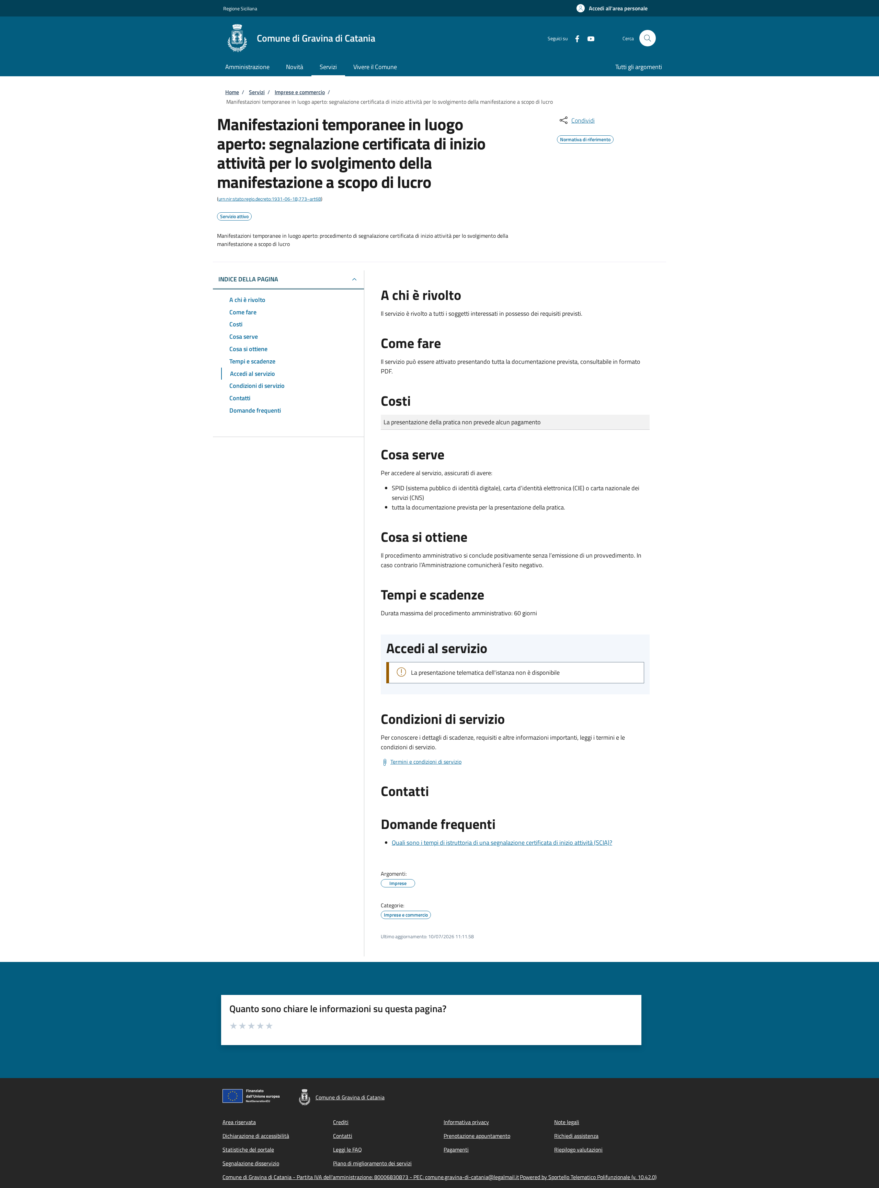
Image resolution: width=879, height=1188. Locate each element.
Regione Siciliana (240, 8)
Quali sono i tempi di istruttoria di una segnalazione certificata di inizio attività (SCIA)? (502, 842)
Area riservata (239, 1122)
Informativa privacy (466, 1122)
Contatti (342, 1136)
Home (232, 92)
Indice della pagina (248, 279)
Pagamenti (456, 1149)
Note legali (566, 1122)
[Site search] (647, 38)
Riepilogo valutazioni (578, 1149)
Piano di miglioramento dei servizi (372, 1163)
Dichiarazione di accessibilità (255, 1136)
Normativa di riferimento (585, 138)
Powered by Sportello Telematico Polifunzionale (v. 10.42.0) (588, 1177)
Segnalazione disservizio (250, 1163)
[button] (612, 8)
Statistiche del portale (248, 1149)
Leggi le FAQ (347, 1149)
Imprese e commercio (300, 92)
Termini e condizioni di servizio (425, 762)
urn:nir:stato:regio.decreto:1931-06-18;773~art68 (269, 198)
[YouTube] (588, 38)
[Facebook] (574, 38)
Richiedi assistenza (576, 1136)
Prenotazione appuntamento (477, 1136)
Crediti (341, 1122)
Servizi (257, 92)
